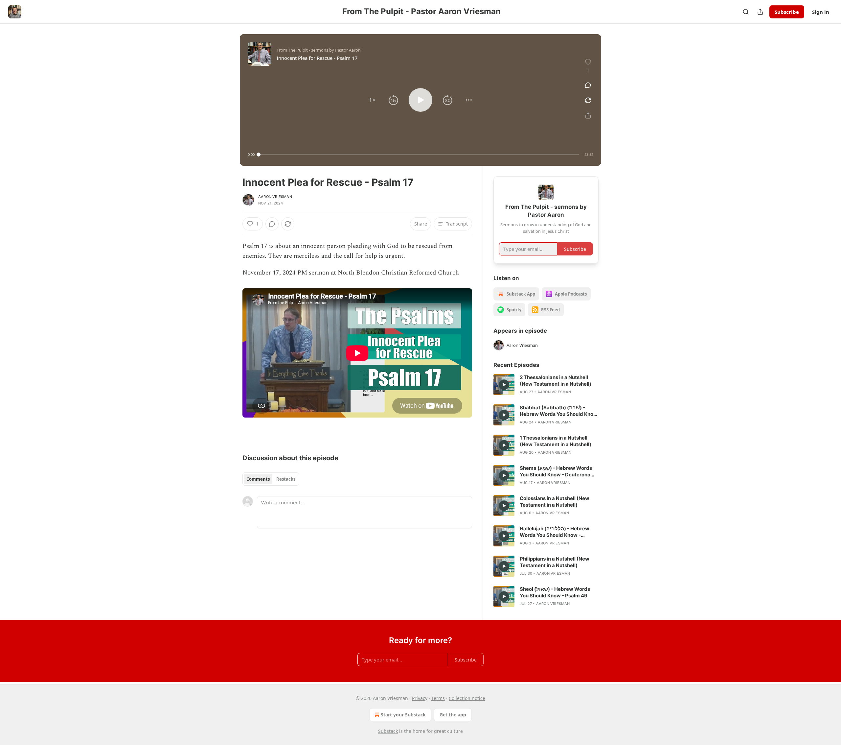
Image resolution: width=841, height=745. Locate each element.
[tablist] (270, 479)
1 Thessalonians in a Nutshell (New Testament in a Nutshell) (555, 441)
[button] (372, 100)
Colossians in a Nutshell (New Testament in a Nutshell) (554, 501)
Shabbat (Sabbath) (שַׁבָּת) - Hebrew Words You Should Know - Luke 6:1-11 (559, 411)
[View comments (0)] (588, 85)
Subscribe (787, 12)
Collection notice (467, 698)
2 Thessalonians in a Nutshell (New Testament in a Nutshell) (555, 380)
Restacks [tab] (285, 479)
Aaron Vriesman (275, 196)
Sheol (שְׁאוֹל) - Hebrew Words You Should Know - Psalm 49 (555, 592)
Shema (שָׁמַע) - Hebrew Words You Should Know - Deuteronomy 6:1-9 (559, 471)
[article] (546, 385)
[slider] (419, 154)
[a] (504, 384)
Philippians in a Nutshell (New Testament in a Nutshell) (554, 562)
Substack (388, 731)
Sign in (820, 12)
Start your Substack (403, 714)
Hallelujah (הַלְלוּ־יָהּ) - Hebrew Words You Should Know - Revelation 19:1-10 (554, 532)
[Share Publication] (760, 11)
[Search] (745, 11)
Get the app (453, 714)
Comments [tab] (258, 479)
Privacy (419, 698)
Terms (438, 698)
